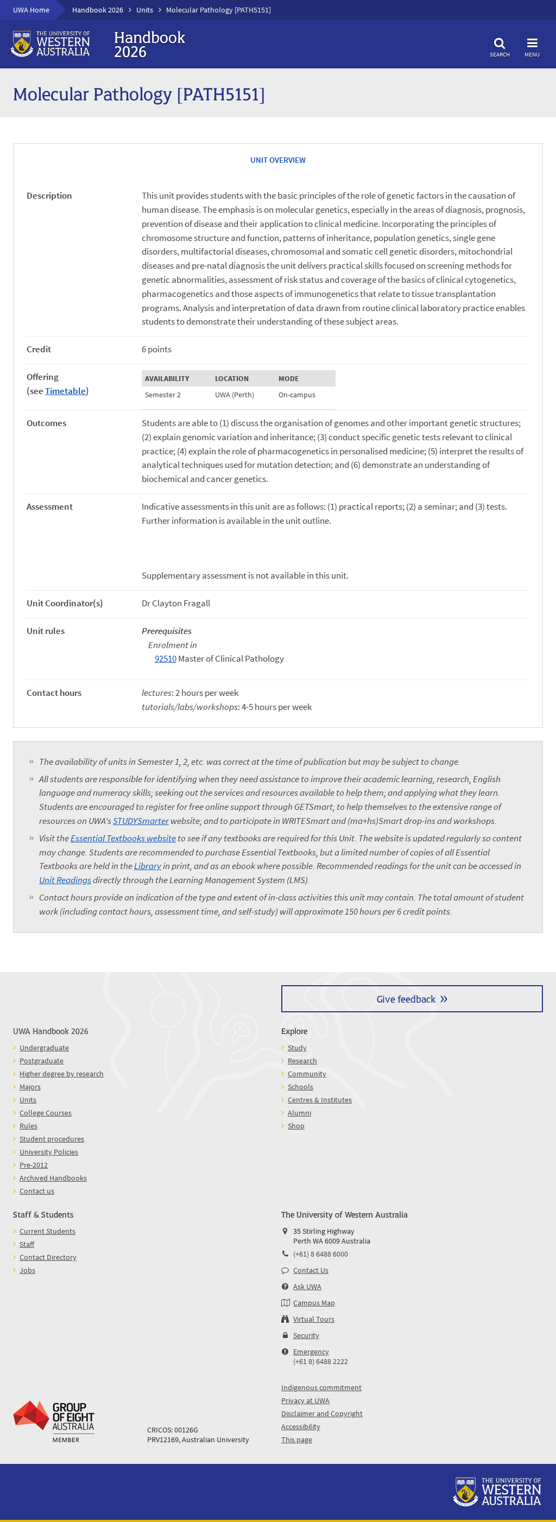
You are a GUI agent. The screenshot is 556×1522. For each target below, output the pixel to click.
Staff (27, 1244)
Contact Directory (48, 1257)
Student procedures (52, 1139)
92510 (165, 658)
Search (500, 54)
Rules (28, 1126)
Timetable (65, 391)
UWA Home (31, 10)
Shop (296, 1126)
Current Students (47, 1231)
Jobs (27, 1270)
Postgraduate (42, 1061)
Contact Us (310, 1270)
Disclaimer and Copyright (322, 1413)
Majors (30, 1087)
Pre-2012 (34, 1165)
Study (297, 1047)
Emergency (311, 1351)
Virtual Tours (313, 1319)
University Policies (49, 1152)
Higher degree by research (62, 1074)
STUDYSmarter (141, 821)
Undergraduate (44, 1047)
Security (306, 1335)
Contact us (37, 1191)
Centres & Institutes (320, 1100)
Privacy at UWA (305, 1400)
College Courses (46, 1113)
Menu (532, 54)
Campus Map (314, 1303)
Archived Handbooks (53, 1178)
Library (147, 866)
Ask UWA (307, 1286)
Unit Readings (65, 880)
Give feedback (406, 998)
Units (144, 10)
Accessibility (300, 1426)
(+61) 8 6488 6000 (320, 1254)
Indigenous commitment (321, 1387)
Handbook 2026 (97, 10)
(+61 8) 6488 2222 (320, 1361)
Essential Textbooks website (123, 838)
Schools (300, 1087)
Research (302, 1061)
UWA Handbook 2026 (51, 1030)
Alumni (299, 1113)
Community (307, 1074)
